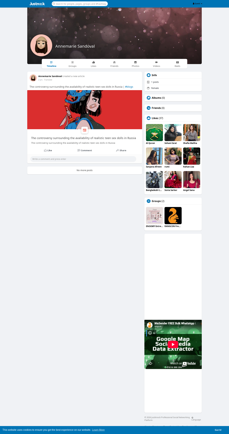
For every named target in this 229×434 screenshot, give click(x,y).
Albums (156, 98)
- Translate (47, 79)
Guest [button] (197, 3)
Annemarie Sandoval (75, 46)
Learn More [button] (98, 430)
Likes (155, 118)
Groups (156, 201)
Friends (156, 108)
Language (196, 419)
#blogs (129, 86)
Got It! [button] (218, 430)
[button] (80, 3)
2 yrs (40, 79)
